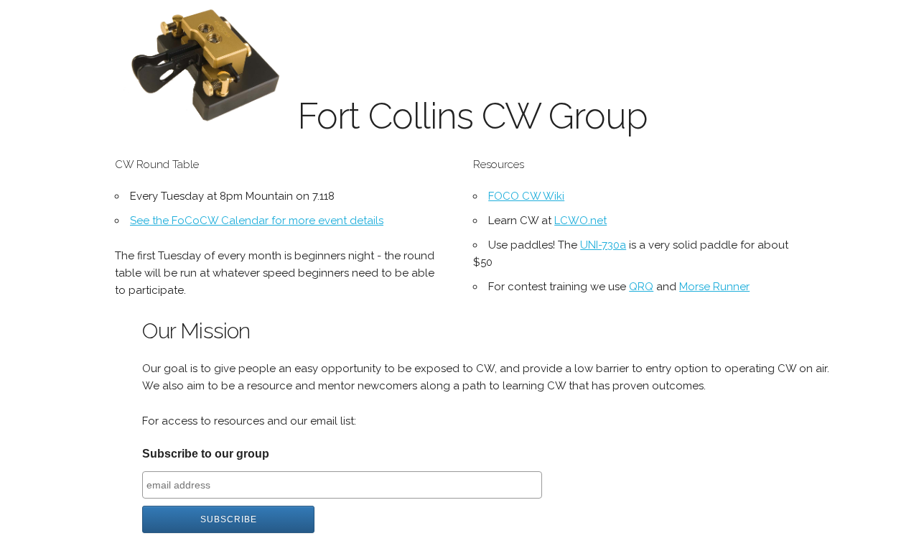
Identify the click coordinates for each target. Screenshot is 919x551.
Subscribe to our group (205, 454)
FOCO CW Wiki (526, 196)
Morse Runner (714, 286)
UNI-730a (603, 245)
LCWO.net (580, 220)
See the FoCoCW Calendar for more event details (256, 220)
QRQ (641, 286)
